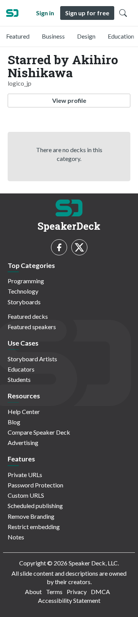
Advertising (23, 442)
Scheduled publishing (35, 505)
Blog (14, 421)
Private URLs (25, 474)
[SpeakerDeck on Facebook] (59, 247)
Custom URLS (26, 495)
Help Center (24, 411)
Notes (16, 537)
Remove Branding (31, 516)
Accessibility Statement (69, 600)
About (33, 591)
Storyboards (24, 301)
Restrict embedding (34, 526)
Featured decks (28, 316)
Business (53, 36)
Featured (18, 36)
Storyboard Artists (32, 358)
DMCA (100, 591)
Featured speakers (32, 326)
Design (86, 36)
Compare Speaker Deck (39, 432)
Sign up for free (87, 12)
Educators (21, 369)
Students (19, 379)
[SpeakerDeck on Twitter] (79, 247)
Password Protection (35, 485)
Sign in (45, 12)
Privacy (77, 591)
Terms (54, 591)
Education (121, 36)
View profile (69, 100)
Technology (23, 291)
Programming (26, 280)
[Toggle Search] (123, 13)
